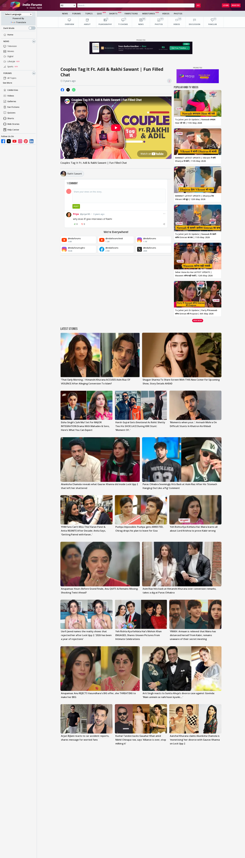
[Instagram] (20, 141)
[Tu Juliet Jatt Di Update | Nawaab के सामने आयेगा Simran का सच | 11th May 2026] (197, 218)
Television (12, 46)
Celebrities (12, 90)
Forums (7, 73)
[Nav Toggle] (4, 5)
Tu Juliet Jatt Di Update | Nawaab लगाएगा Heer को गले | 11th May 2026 (195, 121)
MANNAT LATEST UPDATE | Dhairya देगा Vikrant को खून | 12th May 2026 (194, 197)
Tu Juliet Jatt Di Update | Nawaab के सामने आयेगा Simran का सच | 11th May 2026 (195, 236)
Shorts (10, 118)
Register (235, 5)
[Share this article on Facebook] (62, 90)
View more (197, 320)
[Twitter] (9, 141)
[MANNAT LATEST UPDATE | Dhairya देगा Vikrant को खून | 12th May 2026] (197, 179)
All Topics (11, 78)
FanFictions (131, 13)
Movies (10, 51)
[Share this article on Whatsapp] (74, 90)
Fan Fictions (13, 107)
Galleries (11, 101)
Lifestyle (11, 61)
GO (198, 5)
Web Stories (13, 124)
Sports (10, 66)
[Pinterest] (26, 141)
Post (76, 206)
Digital (10, 56)
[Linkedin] (31, 141)
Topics (88, 13)
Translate (21, 22)
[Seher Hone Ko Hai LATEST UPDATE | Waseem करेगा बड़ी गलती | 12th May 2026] (197, 256)
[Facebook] (3, 141)
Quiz (99, 13)
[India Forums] (26, 5)
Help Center (13, 129)
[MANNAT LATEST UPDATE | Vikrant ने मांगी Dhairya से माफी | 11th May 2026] (197, 141)
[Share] (164, 224)
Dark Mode (8, 28)
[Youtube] (14, 141)
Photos (178, 13)
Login (225, 5)
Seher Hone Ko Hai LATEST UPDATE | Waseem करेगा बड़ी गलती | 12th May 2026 (194, 274)
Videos (10, 95)
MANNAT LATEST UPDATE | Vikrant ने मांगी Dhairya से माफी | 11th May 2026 (195, 159)
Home (10, 34)
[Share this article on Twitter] (68, 90)
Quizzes (11, 112)
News (6, 41)
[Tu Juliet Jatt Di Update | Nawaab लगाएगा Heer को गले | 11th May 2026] (197, 103)
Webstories (148, 13)
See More (7, 83)
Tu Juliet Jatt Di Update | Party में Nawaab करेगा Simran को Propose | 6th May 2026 (196, 312)
